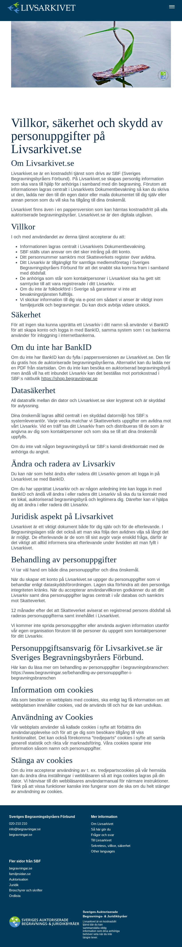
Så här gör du (101, 829)
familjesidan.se (20, 874)
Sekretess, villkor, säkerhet (110, 846)
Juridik (14, 885)
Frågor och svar (102, 835)
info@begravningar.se (25, 829)
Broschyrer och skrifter (25, 890)
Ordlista (14, 896)
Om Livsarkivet (102, 824)
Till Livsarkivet (101, 840)
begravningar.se (20, 834)
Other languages (103, 851)
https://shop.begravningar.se (69, 378)
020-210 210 (18, 823)
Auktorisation (18, 879)
